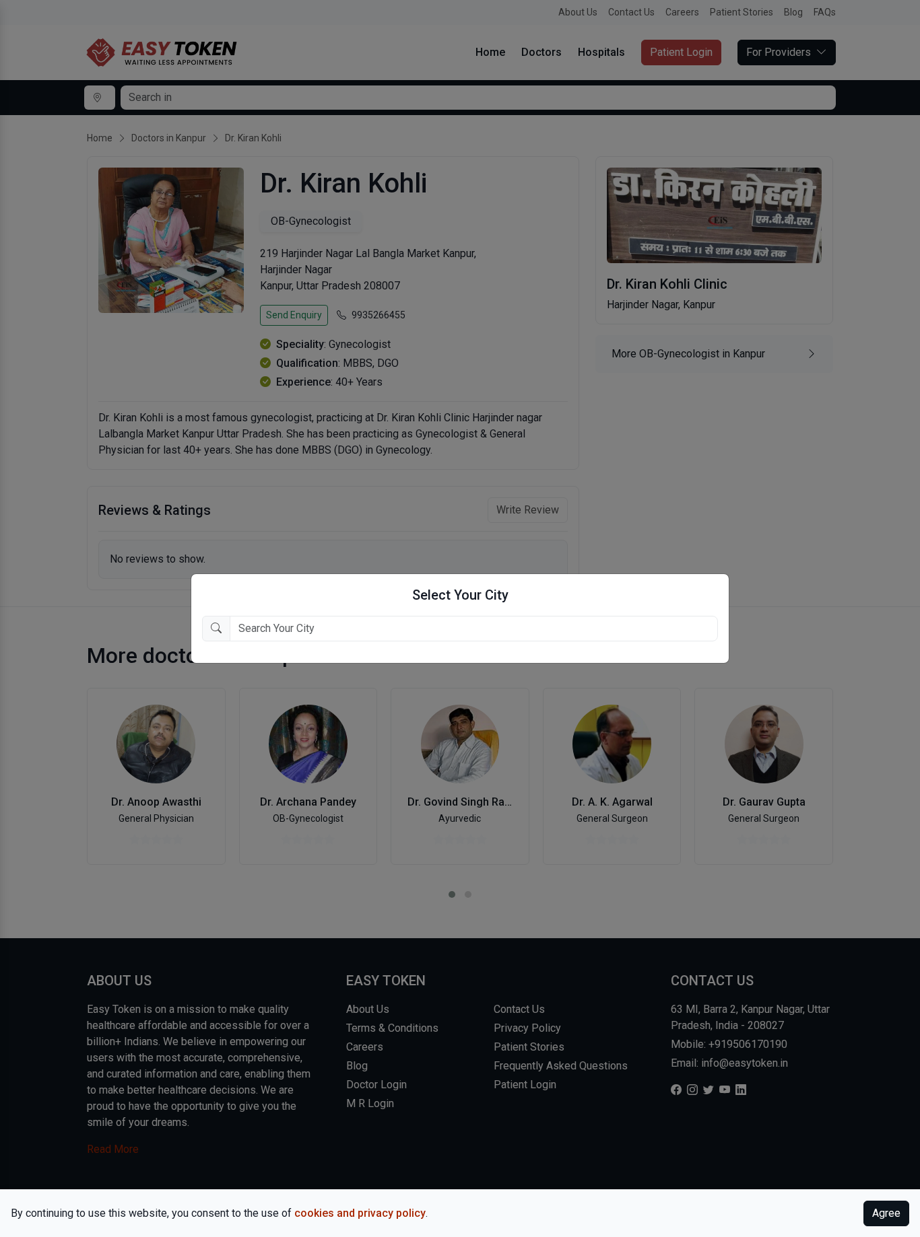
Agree (886, 1213)
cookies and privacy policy (360, 1213)
